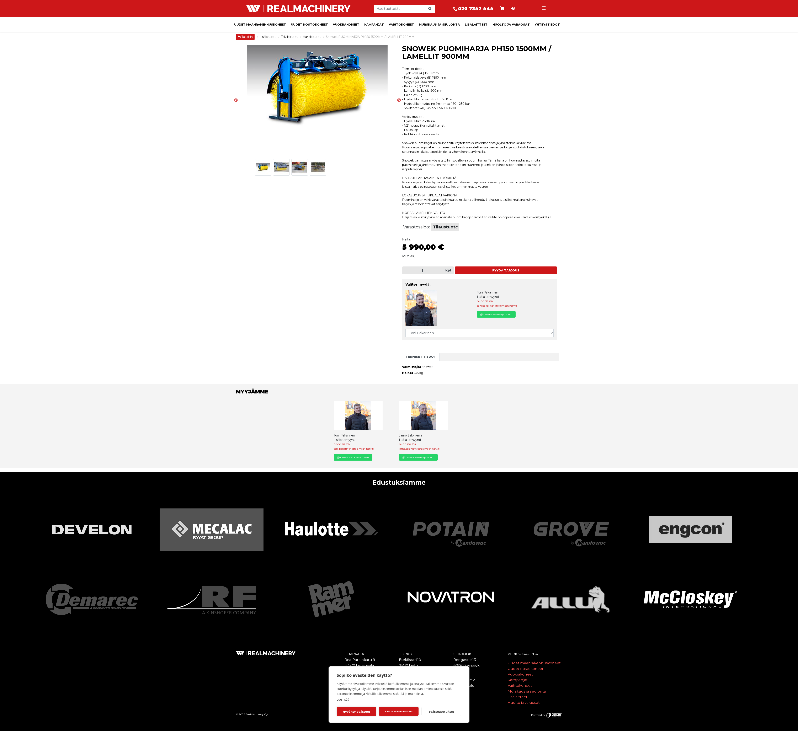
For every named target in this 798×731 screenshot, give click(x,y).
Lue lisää (343, 699)
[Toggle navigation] (544, 9)
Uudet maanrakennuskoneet (260, 24)
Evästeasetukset (441, 711)
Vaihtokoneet (401, 24)
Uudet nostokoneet (309, 24)
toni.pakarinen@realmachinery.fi (497, 305)
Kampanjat (374, 24)
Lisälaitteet (476, 24)
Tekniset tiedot (421, 357)
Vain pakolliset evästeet (399, 711)
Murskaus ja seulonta (439, 24)
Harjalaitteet (312, 37)
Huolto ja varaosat (511, 24)
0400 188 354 (407, 444)
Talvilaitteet (289, 37)
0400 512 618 (485, 301)
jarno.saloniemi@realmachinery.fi (419, 448)
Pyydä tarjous (505, 270)
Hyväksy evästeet (356, 711)
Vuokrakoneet (346, 24)
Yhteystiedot (547, 24)
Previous (236, 100)
